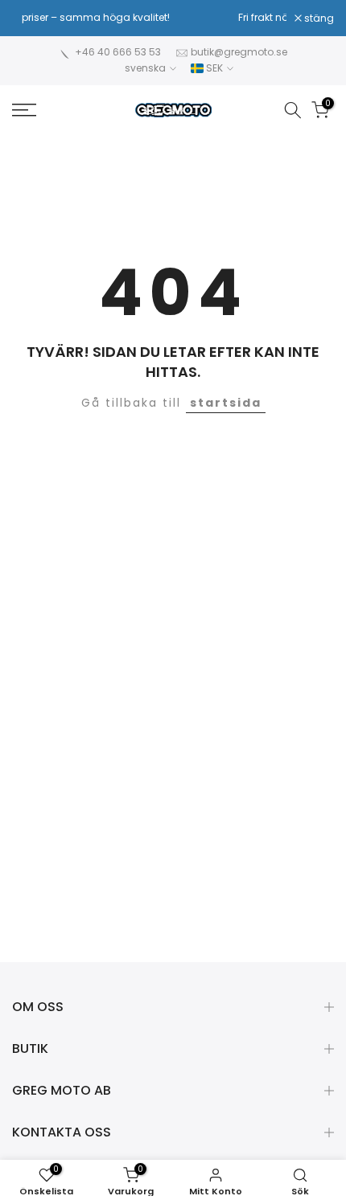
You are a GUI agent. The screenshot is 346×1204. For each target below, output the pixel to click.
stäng (318, 18)
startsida (226, 403)
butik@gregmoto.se (239, 52)
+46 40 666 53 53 (118, 52)
